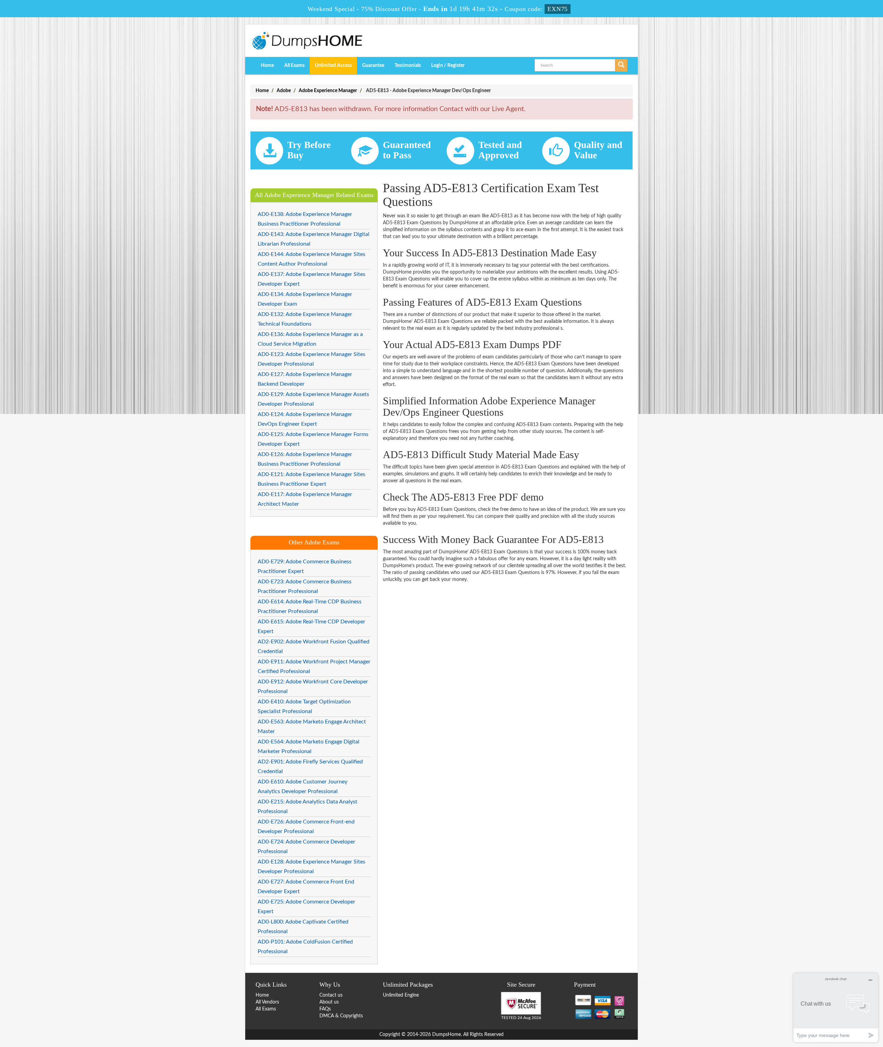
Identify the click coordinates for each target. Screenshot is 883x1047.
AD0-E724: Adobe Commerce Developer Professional (306, 846)
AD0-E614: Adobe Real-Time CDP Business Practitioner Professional (309, 606)
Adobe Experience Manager (328, 90)
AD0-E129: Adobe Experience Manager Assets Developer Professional (313, 399)
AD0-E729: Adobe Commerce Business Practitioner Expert (304, 566)
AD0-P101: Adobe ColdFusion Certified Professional (305, 946)
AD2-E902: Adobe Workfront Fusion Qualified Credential (313, 646)
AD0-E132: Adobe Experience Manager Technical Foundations (305, 319)
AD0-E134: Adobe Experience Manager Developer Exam (305, 299)
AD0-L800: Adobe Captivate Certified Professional (303, 926)
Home (267, 65)
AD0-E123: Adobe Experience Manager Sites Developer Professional (311, 359)
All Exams (294, 65)
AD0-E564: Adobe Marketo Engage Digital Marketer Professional (308, 746)
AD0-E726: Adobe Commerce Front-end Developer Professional (306, 826)
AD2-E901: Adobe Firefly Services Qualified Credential (310, 766)
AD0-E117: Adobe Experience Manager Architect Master (305, 499)
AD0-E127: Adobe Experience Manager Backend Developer (305, 379)
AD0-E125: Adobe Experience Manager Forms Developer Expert (313, 439)
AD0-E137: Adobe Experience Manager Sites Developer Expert (311, 279)
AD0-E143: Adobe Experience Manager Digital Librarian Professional (313, 239)
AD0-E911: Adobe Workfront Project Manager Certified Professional (314, 666)
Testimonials (408, 65)
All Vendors (267, 1002)
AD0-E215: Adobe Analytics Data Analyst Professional (307, 806)
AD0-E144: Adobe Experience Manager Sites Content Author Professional (311, 259)
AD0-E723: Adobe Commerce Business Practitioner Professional (304, 586)
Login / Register (448, 65)
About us (329, 1002)
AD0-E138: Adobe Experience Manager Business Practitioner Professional (305, 219)
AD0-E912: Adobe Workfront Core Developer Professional (313, 686)
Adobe (284, 90)
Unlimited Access (333, 65)
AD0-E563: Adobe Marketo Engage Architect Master (312, 726)
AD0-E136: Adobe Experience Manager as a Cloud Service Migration (310, 339)
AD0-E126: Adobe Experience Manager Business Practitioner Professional (305, 459)
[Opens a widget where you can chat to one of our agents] (836, 1007)
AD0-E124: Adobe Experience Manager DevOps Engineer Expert (305, 419)
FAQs (325, 1009)
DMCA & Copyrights (341, 1016)
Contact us (331, 995)
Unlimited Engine (401, 995)
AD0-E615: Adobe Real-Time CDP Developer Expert (311, 626)
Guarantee (373, 65)
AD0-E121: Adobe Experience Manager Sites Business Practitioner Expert (311, 479)
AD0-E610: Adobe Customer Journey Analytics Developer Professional (302, 786)
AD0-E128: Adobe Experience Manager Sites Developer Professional (311, 866)
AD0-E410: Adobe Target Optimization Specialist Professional (304, 706)
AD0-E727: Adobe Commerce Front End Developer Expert (306, 886)
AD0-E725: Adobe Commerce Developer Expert (306, 906)
